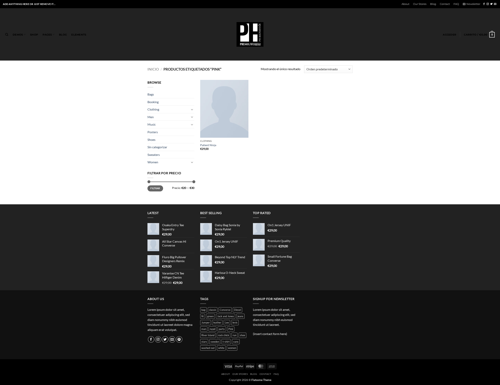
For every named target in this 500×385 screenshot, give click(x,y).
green (210, 316)
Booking (153, 102)
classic (212, 309)
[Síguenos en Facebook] (484, 4)
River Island (207, 335)
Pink (230, 329)
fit (202, 316)
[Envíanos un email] (495, 4)
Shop (34, 34)
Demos (18, 34)
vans (235, 341)
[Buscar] (7, 34)
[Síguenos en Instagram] (488, 4)
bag (203, 309)
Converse (225, 309)
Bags (150, 94)
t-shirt (226, 341)
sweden (215, 341)
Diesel (237, 309)
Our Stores (419, 4)
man (203, 329)
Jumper (205, 322)
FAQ (456, 4)
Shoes (151, 139)
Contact (445, 4)
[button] (471, 4)
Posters (152, 132)
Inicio (153, 69)
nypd (212, 329)
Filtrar (155, 188)
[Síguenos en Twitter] (491, 4)
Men (150, 117)
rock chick (223, 335)
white (221, 347)
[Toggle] (192, 109)
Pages (47, 34)
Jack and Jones (225, 316)
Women (152, 162)
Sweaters (153, 154)
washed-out (208, 347)
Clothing (153, 109)
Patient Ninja (208, 145)
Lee (227, 322)
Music (151, 124)
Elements (78, 34)
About (405, 4)
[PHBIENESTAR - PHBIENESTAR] (250, 34)
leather (217, 322)
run (234, 335)
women (232, 347)
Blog (433, 4)
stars (204, 341)
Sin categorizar (157, 147)
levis (235, 322)
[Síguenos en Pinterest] (179, 339)
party (222, 329)
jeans (240, 316)
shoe (242, 335)
